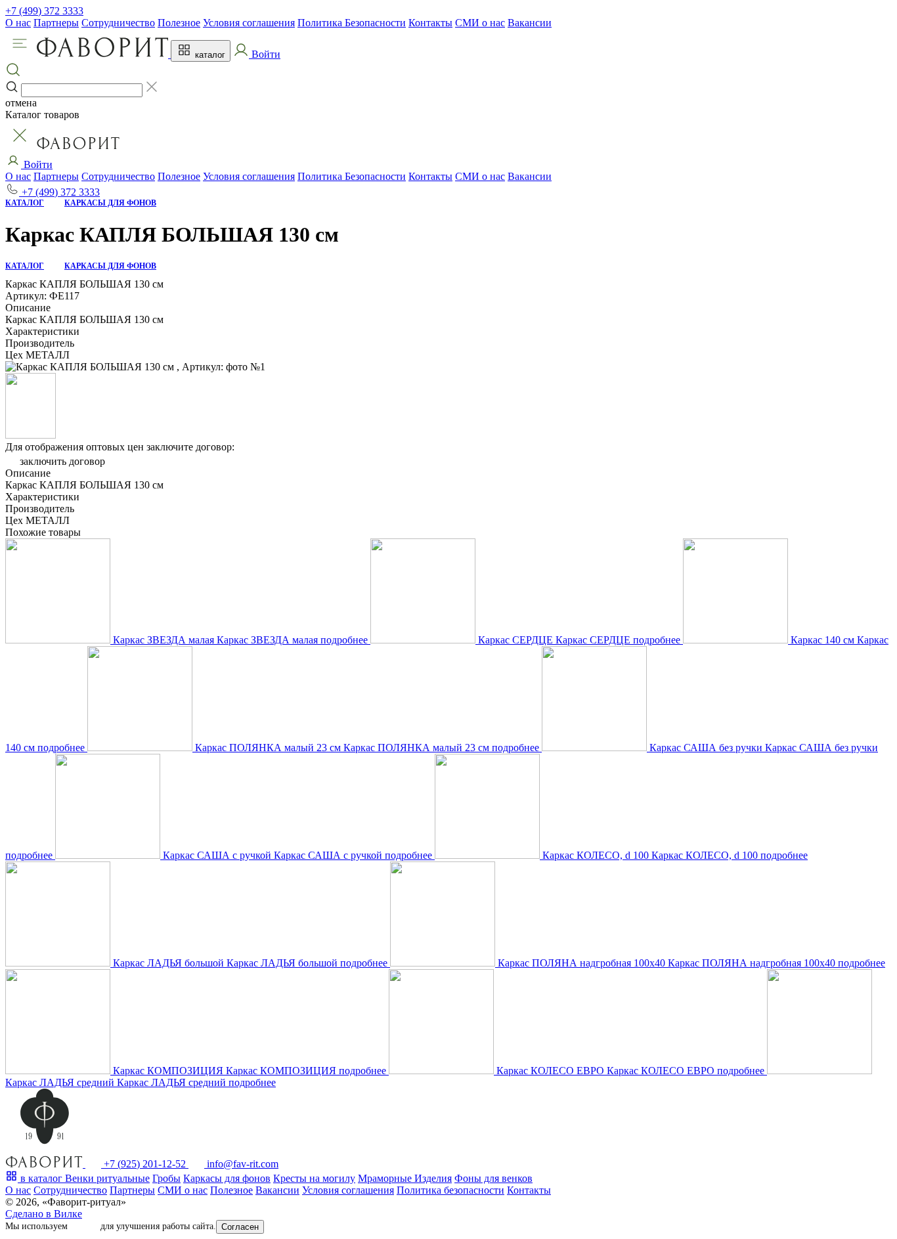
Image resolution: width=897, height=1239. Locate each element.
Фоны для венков (493, 1178)
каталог (208, 55)
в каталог (41, 1178)
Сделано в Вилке (43, 1213)
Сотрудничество (118, 22)
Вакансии (530, 22)
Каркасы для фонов (227, 1178)
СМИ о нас (480, 22)
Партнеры (56, 22)
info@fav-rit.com (241, 1163)
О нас (18, 22)
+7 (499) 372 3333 (44, 10)
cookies (84, 1226)
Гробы (166, 1178)
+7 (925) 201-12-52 (144, 1163)
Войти (37, 164)
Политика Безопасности (351, 22)
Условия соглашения (249, 22)
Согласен (240, 1227)
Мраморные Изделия (405, 1178)
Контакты (430, 22)
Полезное (179, 22)
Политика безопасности (450, 1190)
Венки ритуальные (107, 1178)
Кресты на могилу (314, 1178)
